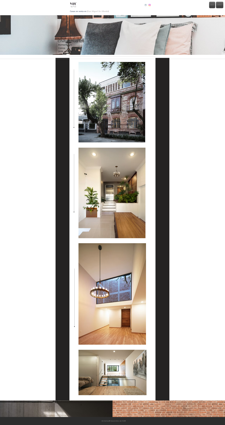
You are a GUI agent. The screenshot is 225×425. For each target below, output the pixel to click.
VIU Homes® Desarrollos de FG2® (113, 421)
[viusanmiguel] (149, 5)
